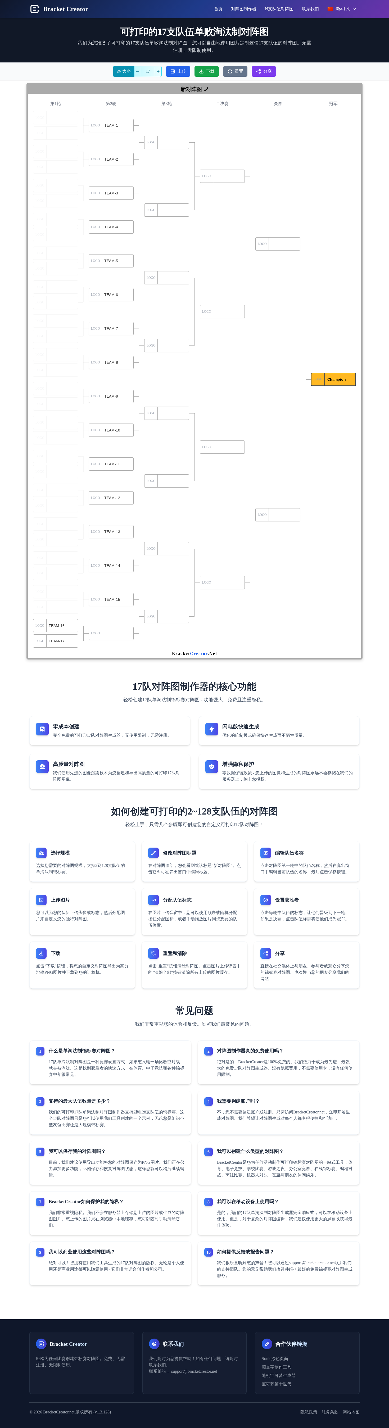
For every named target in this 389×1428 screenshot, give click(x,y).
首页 (218, 9)
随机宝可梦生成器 (279, 1375)
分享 (267, 71)
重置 (239, 71)
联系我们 (310, 9)
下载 (210, 71)
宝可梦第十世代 (276, 1384)
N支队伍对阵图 (279, 9)
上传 (182, 71)
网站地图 (351, 1412)
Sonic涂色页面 (275, 1358)
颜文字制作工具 (276, 1367)
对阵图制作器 (243, 9)
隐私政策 (308, 1412)
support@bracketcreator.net (194, 1371)
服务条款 (330, 1412)
